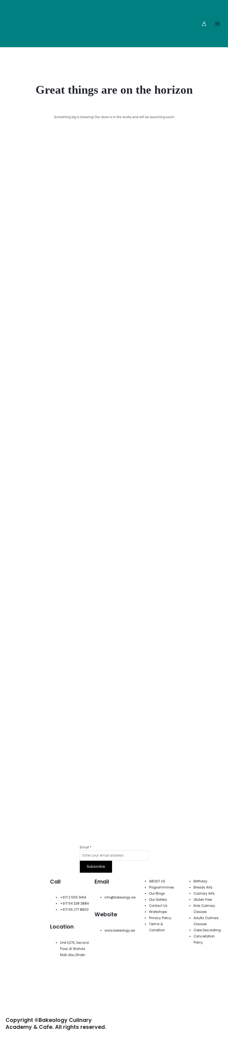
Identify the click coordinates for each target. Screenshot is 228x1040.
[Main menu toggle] (217, 24)
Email (85, 847)
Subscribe (96, 866)
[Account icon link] (204, 23)
